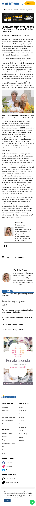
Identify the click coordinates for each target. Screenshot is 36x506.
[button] (3, 4)
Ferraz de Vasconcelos (8, 443)
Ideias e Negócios (24, 434)
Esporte (21, 424)
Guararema (5, 450)
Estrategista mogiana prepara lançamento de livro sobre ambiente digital (16, 303)
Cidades (7, 10)
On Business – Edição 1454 (12, 325)
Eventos (21, 417)
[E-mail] (5, 246)
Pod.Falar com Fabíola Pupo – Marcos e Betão (17, 318)
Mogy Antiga (22, 410)
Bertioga (4, 453)
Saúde (21, 437)
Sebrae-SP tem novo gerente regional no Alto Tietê (17, 295)
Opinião (21, 420)
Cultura (21, 430)
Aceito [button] (7, 500)
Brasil (16, 10)
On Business (22, 427)
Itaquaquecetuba (7, 440)
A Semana (5, 407)
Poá (3, 446)
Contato (4, 424)
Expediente (5, 410)
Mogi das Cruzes (7, 433)
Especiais (22, 414)
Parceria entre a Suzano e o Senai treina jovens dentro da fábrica (17, 311)
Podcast (21, 440)
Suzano (4, 436)
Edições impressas (7, 420)
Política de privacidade (8, 417)
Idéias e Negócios (25, 10)
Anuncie (4, 414)
